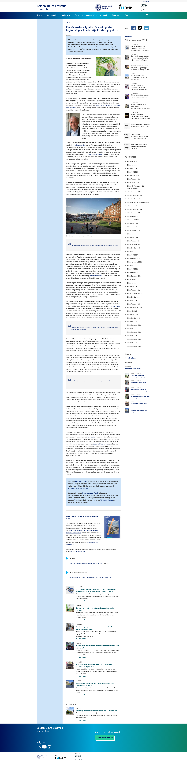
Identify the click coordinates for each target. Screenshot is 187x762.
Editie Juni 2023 (132, 251)
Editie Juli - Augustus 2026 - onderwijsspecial (136, 187)
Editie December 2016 (134, 332)
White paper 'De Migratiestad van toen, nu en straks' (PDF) (86, 563)
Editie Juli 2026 (132, 161)
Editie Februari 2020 (133, 304)
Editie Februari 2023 (133, 258)
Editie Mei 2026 (132, 168)
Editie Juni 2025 (132, 206)
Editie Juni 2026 (132, 165)
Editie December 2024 (134, 213)
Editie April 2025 (132, 223)
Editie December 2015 (134, 339)
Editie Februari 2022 (133, 272)
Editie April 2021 (132, 286)
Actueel (103, 15)
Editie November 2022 (134, 262)
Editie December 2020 (134, 293)
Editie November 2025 (134, 195)
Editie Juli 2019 (132, 311)
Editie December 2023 (134, 244)
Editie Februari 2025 (133, 216)
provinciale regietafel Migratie (78, 488)
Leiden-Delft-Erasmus (51, 6)
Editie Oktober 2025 (133, 199)
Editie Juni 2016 (132, 336)
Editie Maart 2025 (133, 220)
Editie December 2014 (134, 346)
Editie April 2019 (132, 314)
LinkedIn (146, 28)
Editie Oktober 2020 (133, 297)
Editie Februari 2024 (133, 241)
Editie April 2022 (132, 269)
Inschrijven (103, 737)
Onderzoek (51, 15)
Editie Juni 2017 (132, 328)
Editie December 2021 (134, 276)
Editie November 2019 (134, 307)
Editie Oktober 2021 (133, 279)
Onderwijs (65, 15)
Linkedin (39, 747)
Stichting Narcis (115, 306)
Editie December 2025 (134, 192)
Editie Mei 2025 (132, 227)
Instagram (49, 747)
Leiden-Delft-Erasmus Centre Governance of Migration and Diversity (89, 577)
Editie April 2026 (132, 172)
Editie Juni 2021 (132, 283)
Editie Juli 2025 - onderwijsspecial (138, 202)
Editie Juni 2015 (132, 343)
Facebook (133, 28)
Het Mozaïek (91, 437)
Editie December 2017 (134, 325)
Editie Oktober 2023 (133, 248)
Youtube (44, 747)
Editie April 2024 (132, 237)
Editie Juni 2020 (132, 300)
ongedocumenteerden (95, 154)
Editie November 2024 (134, 209)
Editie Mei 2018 (132, 321)
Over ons (116, 15)
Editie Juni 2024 (132, 234)
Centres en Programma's (85, 15)
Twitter (140, 28)
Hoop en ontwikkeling (96, 276)
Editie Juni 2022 (132, 265)
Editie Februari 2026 (133, 179)
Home (39, 15)
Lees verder (82, 601)
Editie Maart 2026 (133, 175)
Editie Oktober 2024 (133, 230)
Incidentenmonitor (80, 145)
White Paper (132, 358)
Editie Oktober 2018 (133, 318)
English (145, 1)
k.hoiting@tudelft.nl (78, 551)
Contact (128, 15)
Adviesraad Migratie (106, 500)
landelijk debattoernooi (100, 444)
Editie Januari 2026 (133, 182)
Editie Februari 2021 (133, 290)
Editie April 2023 (132, 255)
